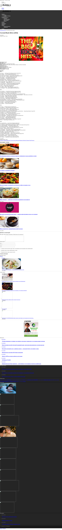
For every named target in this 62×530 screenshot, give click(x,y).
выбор (6, 379)
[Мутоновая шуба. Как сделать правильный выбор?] (8, 447)
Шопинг (3, 24)
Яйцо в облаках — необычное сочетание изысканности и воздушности (15, 199)
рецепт (17, 381)
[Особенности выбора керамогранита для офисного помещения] (9, 425)
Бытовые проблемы (7, 15)
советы (24, 381)
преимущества (47, 379)
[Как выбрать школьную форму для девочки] (9, 490)
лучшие (23, 379)
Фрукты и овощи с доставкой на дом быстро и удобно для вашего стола (15, 185)
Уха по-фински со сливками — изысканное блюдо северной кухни (13, 269)
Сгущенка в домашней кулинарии (7, 170)
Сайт (1, 246)
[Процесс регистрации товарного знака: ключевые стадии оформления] (7, 280)
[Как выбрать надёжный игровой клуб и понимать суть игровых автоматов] (7, 289)
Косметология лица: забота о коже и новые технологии (11, 299)
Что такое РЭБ (4, 308)
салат (19, 381)
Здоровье (5, 18)
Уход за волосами (7, 19)
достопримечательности (16, 379)
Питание (3, 22)
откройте (35, 379)
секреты (21, 381)
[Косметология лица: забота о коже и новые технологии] (7, 298)
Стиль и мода (4, 16)
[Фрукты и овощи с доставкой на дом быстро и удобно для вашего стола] (9, 183)
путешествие (4, 381)
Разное (3, 25)
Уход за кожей (6, 20)
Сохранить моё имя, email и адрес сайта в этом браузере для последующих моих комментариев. (17, 248)
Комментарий (2, 241)
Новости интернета (7, 26)
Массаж (5, 21)
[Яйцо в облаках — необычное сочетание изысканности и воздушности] (9, 197)
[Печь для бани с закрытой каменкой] (8, 479)
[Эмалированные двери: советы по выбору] (8, 458)
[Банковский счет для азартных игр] (8, 501)
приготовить (52, 379)
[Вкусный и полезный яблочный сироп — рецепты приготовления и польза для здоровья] (9, 212)
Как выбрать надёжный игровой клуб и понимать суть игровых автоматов (14, 290)
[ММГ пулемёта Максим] (7, 512)
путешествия (12, 381)
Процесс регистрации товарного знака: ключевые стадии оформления (13, 281)
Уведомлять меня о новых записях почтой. (8, 252)
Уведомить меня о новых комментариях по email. (9, 250)
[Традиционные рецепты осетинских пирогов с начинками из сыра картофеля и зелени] (9, 154)
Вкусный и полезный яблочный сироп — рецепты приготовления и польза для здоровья (18, 214)
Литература (6, 27)
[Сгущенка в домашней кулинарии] (9, 168)
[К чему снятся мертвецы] (8, 393)
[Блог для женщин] (5, 6)
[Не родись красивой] (8, 436)
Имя (1, 243)
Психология (4, 23)
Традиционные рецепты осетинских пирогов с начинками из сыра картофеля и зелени (18, 155)
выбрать (9, 379)
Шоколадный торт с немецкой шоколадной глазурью (11, 228)
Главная (3, 14)
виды (1, 379)
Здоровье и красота (5, 17)
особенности (30, 379)
